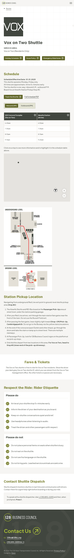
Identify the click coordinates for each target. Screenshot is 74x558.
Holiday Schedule (12, 58)
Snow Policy (31, 58)
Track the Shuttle (11, 97)
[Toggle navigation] (71, 3)
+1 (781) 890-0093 (46, 497)
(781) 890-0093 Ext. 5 (15, 542)
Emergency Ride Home (52, 58)
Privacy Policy (59, 551)
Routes (8, 8)
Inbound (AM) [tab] (11, 106)
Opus (13, 553)
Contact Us (17, 531)
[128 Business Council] (9, 3)
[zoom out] (64, 196)
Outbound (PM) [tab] (27, 106)
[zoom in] (64, 191)
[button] (18, 162)
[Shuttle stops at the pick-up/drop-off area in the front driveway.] (35, 115)
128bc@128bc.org (14, 537)
